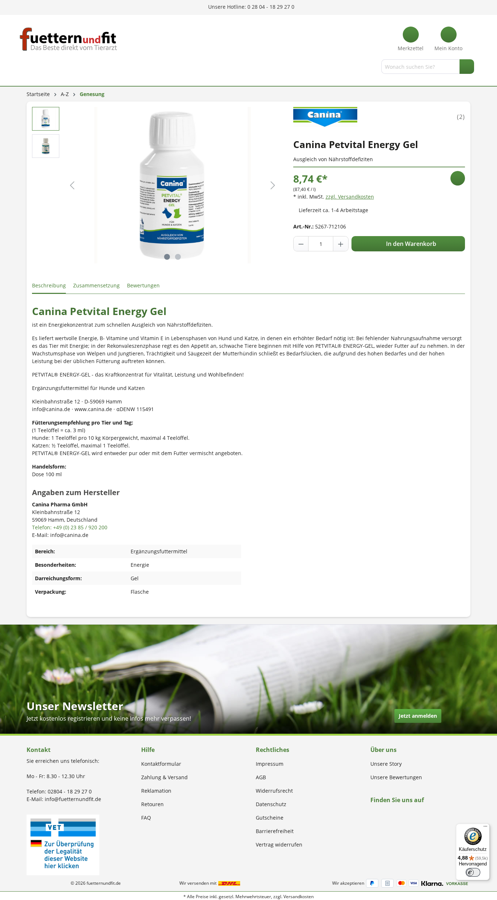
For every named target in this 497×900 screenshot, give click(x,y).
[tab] (49, 286)
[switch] (473, 872)
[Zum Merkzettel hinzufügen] (457, 178)
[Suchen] (467, 66)
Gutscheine (269, 817)
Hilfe (148, 750)
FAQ (146, 817)
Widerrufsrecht (274, 790)
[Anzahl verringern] (301, 243)
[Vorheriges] (72, 185)
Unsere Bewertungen (396, 777)
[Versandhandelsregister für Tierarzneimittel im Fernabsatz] (63, 844)
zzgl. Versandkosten (350, 196)
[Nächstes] (272, 185)
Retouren (152, 804)
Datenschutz (271, 804)
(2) (461, 117)
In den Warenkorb (410, 244)
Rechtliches (272, 750)
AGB (261, 777)
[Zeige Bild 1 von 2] (167, 257)
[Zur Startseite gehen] (68, 39)
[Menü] (27, 68)
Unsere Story (386, 763)
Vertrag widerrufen (279, 844)
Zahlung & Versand (164, 777)
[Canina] (325, 116)
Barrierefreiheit (275, 831)
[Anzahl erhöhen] (340, 243)
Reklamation (156, 790)
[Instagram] (381, 814)
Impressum (269, 763)
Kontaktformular (161, 763)
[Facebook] (372, 814)
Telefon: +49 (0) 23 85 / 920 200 (69, 527)
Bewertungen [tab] (143, 285)
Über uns (383, 750)
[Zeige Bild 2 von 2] (178, 257)
